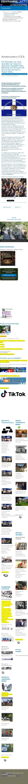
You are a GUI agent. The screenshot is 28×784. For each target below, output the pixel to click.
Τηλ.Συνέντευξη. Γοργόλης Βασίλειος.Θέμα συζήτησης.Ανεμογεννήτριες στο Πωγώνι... (8, 514)
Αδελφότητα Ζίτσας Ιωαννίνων (6, 625)
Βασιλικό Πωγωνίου (6, 755)
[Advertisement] (14, 38)
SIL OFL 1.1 (18, 775)
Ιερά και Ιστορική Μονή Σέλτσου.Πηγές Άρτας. (21, 509)
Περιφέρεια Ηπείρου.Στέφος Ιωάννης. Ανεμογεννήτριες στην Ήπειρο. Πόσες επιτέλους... (6, 480)
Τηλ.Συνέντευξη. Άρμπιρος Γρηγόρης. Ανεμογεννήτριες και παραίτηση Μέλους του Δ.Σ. (6, 531)
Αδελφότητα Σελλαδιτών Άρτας (6, 664)
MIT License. (10, 774)
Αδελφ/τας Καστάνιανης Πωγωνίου (5, 648)
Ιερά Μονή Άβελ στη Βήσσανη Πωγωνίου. (21, 492)
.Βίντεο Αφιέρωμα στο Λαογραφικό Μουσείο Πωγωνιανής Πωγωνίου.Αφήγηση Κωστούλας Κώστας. (21, 631)
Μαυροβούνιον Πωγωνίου (5, 739)
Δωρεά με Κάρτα (9, 275)
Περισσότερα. (19, 515)
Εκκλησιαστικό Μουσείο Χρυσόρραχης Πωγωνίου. (19, 594)
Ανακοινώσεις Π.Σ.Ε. (9, 15)
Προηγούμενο (7, 207)
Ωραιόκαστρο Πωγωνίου (5, 708)
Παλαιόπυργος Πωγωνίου (5, 724)
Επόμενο (17, 207)
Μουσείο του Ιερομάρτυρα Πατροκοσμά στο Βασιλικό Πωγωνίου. (21, 554)
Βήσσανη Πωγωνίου (6, 655)
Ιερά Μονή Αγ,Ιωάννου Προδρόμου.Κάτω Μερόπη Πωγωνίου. (20, 457)
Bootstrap (3, 773)
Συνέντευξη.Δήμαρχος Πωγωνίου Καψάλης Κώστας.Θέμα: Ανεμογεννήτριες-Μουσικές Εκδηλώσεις (7, 549)
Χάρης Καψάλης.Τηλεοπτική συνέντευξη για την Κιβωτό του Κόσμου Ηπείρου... (7, 567)
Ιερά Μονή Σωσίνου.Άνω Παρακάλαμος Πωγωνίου (19, 476)
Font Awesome (4, 775)
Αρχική (14, 12)
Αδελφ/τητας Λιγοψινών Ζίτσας (6, 634)
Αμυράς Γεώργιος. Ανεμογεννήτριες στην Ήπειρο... (6, 465)
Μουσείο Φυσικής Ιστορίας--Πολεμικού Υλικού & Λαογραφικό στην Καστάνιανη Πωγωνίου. (21, 573)
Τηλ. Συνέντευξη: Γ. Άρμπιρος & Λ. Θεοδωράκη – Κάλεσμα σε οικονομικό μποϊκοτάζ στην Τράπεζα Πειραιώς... (6, 447)
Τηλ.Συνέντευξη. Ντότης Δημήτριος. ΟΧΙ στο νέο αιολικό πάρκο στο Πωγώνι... (6, 498)
